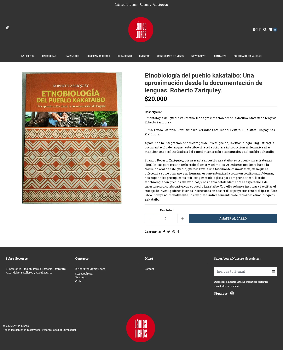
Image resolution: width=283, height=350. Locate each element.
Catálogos (72, 55)
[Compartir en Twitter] (168, 232)
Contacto (220, 55)
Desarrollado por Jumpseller (59, 329)
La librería (28, 55)
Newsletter (198, 55)
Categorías (49, 55)
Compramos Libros (98, 55)
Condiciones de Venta (170, 55)
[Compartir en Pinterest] (173, 232)
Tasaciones (125, 55)
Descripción (154, 112)
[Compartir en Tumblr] (178, 232)
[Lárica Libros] (141, 29)
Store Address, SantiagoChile (84, 277)
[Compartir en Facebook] (164, 232)
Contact (149, 268)
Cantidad (167, 210)
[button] (257, 29)
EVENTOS (144, 55)
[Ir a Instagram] (8, 28)
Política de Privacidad (248, 55)
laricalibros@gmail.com (90, 268)
